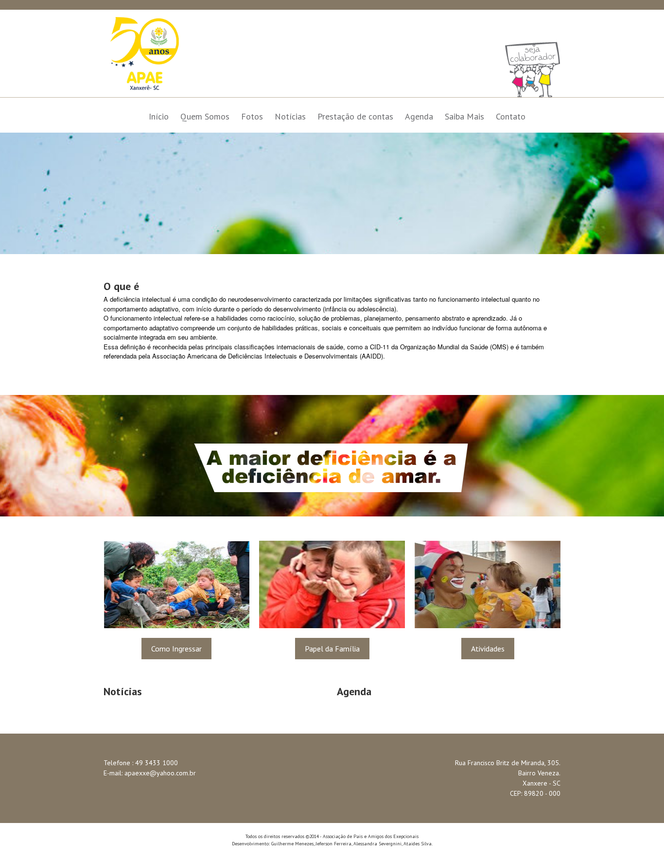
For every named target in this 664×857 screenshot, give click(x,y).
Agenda (419, 116)
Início (159, 116)
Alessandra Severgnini (377, 843)
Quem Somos (204, 116)
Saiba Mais (464, 116)
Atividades (488, 648)
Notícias (290, 116)
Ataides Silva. (418, 843)
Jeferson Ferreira (333, 843)
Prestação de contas (355, 116)
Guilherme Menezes (292, 843)
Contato (510, 116)
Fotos (252, 116)
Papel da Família (332, 648)
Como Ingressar (176, 648)
